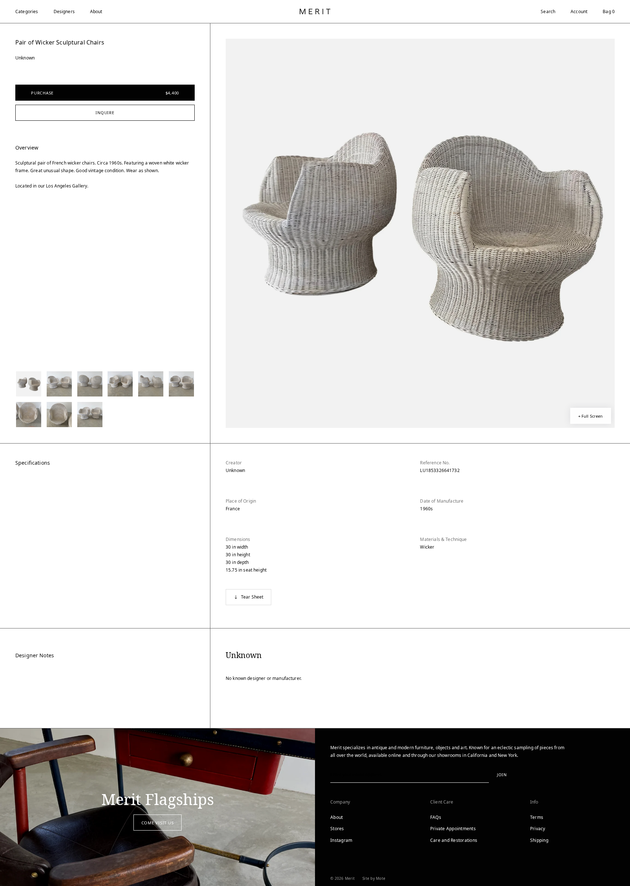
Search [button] (548, 11)
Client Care (442, 802)
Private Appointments (453, 828)
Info (534, 802)
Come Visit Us (157, 822)
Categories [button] (26, 11)
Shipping (539, 840)
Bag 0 (609, 11)
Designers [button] (64, 11)
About (96, 11)
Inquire (105, 112)
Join (502, 774)
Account (579, 11)
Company (340, 802)
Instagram (341, 840)
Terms (536, 817)
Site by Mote (373, 878)
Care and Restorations (453, 840)
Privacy (537, 828)
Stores (337, 828)
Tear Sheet (252, 597)
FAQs (435, 817)
